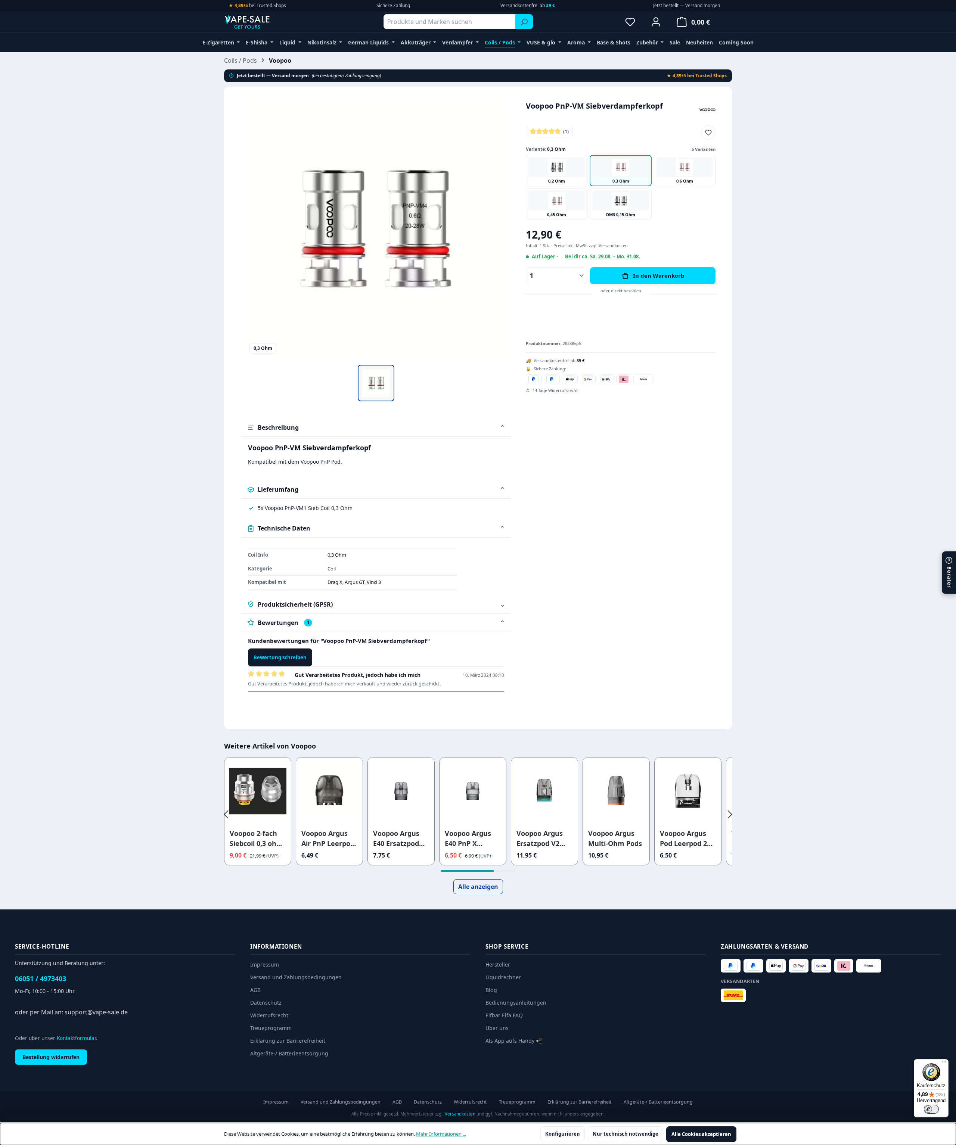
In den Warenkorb (659, 275)
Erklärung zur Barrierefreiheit (287, 1040)
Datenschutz (266, 1002)
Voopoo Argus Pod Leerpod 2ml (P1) (688, 839)
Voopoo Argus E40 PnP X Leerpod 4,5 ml (469, 839)
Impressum (264, 964)
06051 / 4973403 (40, 978)
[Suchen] (524, 21)
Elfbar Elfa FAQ (504, 1015)
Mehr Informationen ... (441, 1133)
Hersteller (497, 964)
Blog (491, 989)
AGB (255, 989)
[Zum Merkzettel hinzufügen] (708, 132)
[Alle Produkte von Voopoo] (707, 109)
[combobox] (450, 21)
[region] (376, 250)
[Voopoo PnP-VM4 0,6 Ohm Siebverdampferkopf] (376, 229)
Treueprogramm (271, 1028)
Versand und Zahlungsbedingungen (296, 977)
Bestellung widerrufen (51, 1057)
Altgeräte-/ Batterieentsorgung (289, 1053)
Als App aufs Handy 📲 (514, 1040)
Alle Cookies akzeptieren (701, 1134)
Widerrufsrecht (269, 1015)
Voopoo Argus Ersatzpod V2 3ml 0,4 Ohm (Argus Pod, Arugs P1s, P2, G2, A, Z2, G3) (539, 839)
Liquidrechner (503, 977)
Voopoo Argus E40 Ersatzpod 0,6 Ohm (396, 839)
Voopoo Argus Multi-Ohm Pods (615, 838)
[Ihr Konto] (656, 21)
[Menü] (944, 1063)
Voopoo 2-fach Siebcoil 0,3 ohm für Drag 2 (256, 839)
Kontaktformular (76, 1038)
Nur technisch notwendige (625, 1133)
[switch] (931, 1109)
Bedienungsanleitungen (515, 1002)
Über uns (497, 1028)
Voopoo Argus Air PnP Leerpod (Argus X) (327, 839)
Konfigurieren (562, 1133)
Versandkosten (460, 1114)
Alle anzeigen (478, 887)
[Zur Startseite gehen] (261, 21)
